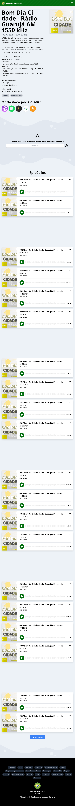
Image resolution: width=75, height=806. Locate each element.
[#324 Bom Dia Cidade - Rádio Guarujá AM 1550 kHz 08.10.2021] (9, 206)
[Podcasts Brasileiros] (37, 785)
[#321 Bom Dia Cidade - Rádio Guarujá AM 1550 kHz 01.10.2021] (9, 297)
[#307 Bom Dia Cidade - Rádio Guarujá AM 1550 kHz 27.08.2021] (9, 722)
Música (63, 767)
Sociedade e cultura (33, 771)
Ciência (68, 774)
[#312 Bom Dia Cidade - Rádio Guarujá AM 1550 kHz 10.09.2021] (9, 590)
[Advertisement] (37, 231)
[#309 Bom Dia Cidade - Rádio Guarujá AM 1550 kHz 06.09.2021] (9, 652)
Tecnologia (46, 771)
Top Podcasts (36, 797)
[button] (72, 3)
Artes (20, 767)
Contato (52, 797)
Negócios (38, 767)
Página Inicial (25, 797)
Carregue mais (37, 737)
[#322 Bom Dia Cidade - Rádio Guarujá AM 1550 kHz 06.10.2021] (9, 277)
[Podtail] (18, 108)
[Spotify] (11, 108)
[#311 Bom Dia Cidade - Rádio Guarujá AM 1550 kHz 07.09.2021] (9, 611)
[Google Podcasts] (25, 108)
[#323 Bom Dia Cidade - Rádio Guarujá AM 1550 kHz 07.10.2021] (9, 256)
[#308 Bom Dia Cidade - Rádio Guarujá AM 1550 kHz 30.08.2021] (9, 701)
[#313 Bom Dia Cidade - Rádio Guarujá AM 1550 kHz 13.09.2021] (9, 541)
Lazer (38, 774)
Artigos (45, 797)
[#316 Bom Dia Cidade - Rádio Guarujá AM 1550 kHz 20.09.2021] (9, 479)
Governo (46, 774)
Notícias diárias (16, 95)
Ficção (66, 771)
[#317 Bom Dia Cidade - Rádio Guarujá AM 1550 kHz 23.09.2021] (9, 429)
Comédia (12, 767)
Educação (29, 767)
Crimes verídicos (17, 774)
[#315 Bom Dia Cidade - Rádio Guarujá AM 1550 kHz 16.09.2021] (9, 499)
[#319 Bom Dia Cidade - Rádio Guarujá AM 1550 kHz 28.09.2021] (9, 388)
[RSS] (32, 108)
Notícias (5, 95)
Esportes (37, 778)
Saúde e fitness (57, 774)
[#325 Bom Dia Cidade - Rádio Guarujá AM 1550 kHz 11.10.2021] (9, 186)
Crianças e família (51, 767)
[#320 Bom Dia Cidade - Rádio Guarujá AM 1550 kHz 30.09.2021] (9, 318)
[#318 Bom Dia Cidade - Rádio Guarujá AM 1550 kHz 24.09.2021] (9, 409)
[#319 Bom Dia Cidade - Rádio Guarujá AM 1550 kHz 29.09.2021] (9, 367)
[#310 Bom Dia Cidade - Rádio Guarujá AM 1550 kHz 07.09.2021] (9, 631)
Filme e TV (57, 771)
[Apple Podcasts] (4, 108)
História (6, 774)
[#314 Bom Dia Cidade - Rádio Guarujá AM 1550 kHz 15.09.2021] (9, 520)
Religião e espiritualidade (14, 771)
